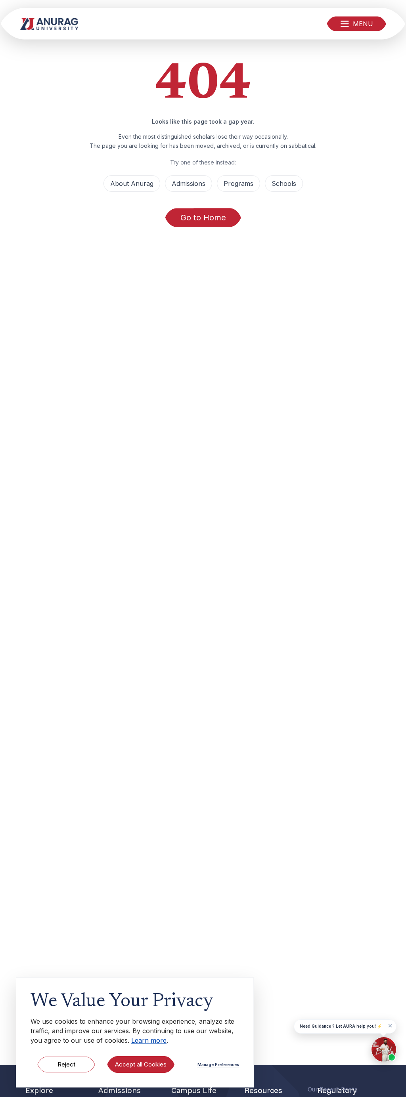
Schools (284, 183)
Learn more (149, 1040)
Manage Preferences (218, 1064)
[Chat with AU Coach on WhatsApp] (383, 1049)
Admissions (188, 183)
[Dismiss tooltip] (390, 1025)
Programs (238, 183)
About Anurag (131, 183)
